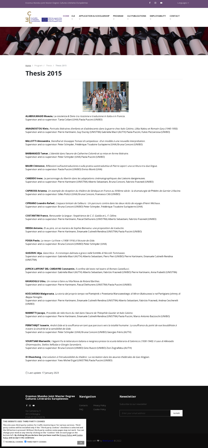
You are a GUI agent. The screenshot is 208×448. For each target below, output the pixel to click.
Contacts (83, 405)
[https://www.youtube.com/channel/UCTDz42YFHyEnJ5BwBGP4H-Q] (161, 2)
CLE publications (136, 16)
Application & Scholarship (94, 16)
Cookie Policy (99, 409)
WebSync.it (108, 440)
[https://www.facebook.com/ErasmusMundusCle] (150, 2)
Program (118, 16)
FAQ (81, 409)
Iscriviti (176, 413)
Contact (175, 16)
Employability (158, 16)
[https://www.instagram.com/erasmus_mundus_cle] (156, 2)
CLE (73, 16)
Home (66, 15)
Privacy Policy (99, 405)
